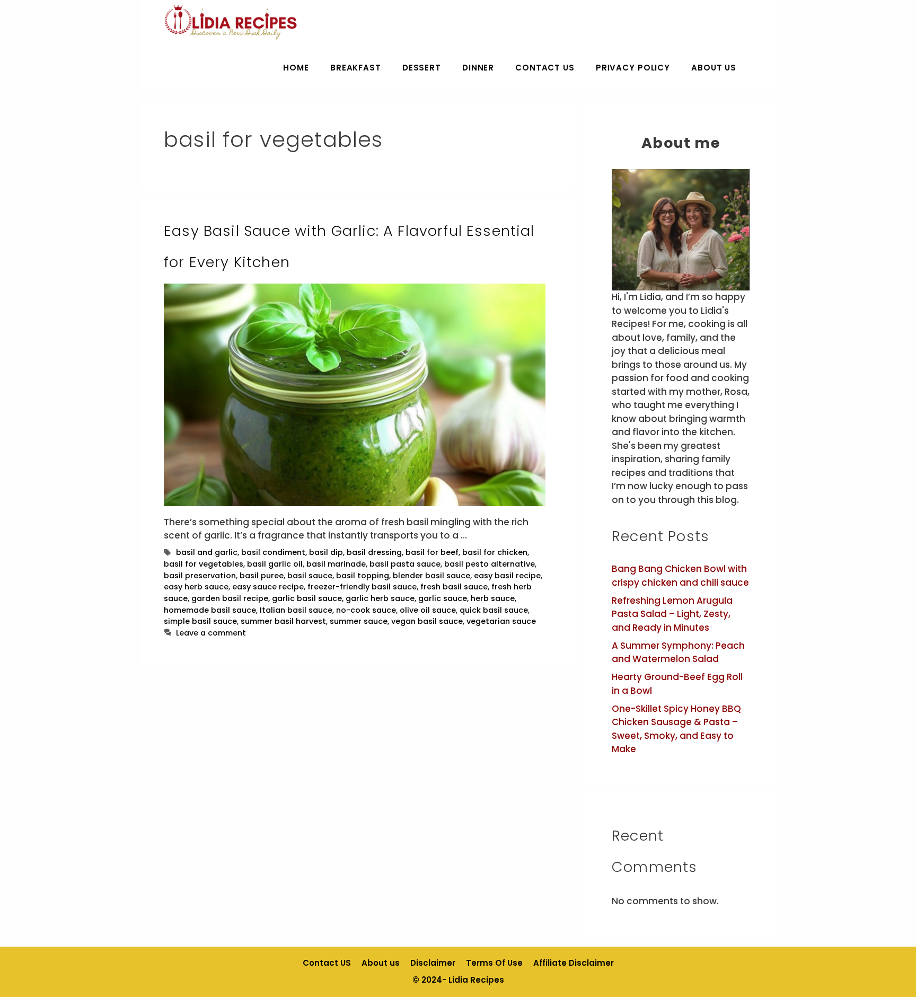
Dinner (478, 67)
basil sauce (309, 575)
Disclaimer (432, 962)
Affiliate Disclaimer (573, 962)
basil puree (262, 575)
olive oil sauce (428, 610)
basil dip (326, 552)
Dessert (421, 67)
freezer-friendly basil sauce (362, 586)
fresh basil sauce (454, 586)
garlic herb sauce (380, 598)
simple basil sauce (200, 621)
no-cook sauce (366, 610)
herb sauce (493, 598)
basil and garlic (206, 552)
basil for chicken (494, 552)
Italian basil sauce (296, 610)
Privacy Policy (633, 67)
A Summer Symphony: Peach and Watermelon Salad (678, 652)
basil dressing (374, 552)
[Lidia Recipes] (231, 22)
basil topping (362, 575)
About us (713, 67)
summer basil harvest (283, 621)
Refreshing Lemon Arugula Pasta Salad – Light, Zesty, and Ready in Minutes (672, 614)
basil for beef (432, 552)
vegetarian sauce (501, 621)
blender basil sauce (431, 575)
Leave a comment (211, 633)
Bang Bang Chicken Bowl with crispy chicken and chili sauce (680, 575)
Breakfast (355, 67)
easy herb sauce (196, 586)
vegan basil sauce (427, 621)
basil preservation (200, 575)
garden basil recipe (229, 598)
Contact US (545, 67)
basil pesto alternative (489, 564)
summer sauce (358, 621)
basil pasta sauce (405, 564)
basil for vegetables (203, 564)
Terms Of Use (494, 962)
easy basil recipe (507, 575)
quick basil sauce (494, 610)
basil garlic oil (275, 564)
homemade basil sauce (210, 610)
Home (296, 67)
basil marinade (336, 564)
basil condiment (273, 552)
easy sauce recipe (268, 586)
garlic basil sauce (307, 598)
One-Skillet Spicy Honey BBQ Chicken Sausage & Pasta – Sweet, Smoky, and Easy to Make (676, 729)
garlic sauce (442, 598)
